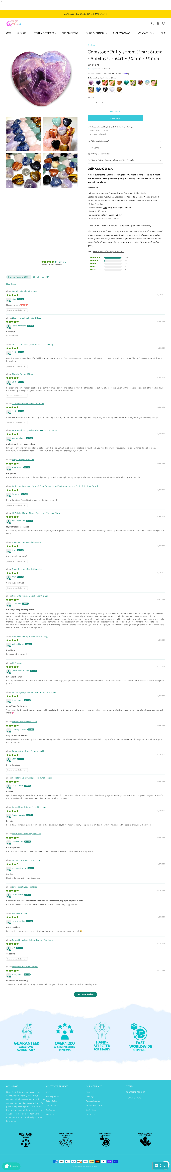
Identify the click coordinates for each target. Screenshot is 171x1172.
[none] (91, 83)
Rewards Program (93, 1101)
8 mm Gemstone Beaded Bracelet (27, 542)
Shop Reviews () (41, 277)
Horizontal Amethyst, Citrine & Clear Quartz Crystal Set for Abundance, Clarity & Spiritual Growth (55, 486)
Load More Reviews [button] (85, 994)
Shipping (91, 69)
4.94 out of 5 (60, 262)
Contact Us (50, 1110)
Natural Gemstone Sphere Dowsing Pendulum (32, 940)
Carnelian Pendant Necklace (25, 291)
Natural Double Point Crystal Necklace (29, 807)
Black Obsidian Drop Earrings (25, 966)
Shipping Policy (52, 1096)
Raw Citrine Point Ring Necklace (26, 833)
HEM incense (18, 663)
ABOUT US (90, 1092)
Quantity (91, 97)
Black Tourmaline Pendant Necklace (28, 318)
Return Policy (51, 1101)
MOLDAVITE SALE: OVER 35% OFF (84, 14)
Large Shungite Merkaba (23, 459)
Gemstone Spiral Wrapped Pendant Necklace (32, 777)
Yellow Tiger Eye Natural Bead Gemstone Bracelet (34, 692)
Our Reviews (91, 1110)
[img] (54, 261)
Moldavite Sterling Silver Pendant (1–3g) (30, 596)
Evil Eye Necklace (19, 913)
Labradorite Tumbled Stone (24, 721)
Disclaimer (50, 1114)
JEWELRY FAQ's (52, 1105)
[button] (152, 23)
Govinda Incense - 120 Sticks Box (26, 860)
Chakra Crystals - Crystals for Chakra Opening (32, 344)
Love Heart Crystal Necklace (24, 887)
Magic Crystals (81, 1166)
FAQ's (48, 1092)
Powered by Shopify (92, 1166)
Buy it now (115, 118)
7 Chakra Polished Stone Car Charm (28, 403)
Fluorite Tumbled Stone (22, 374)
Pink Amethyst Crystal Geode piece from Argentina (34, 430)
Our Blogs (90, 1096)
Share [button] (93, 45)
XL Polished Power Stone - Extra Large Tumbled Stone (36, 513)
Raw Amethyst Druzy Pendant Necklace (29, 751)
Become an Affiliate (94, 1105)
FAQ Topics (90, 1114)
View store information (99, 134)
